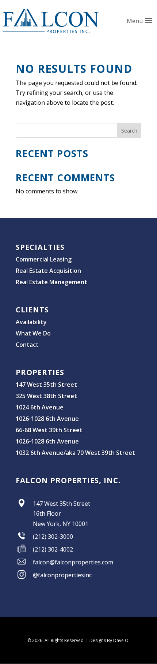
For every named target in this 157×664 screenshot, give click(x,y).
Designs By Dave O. (109, 640)
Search (129, 130)
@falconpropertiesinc (62, 575)
